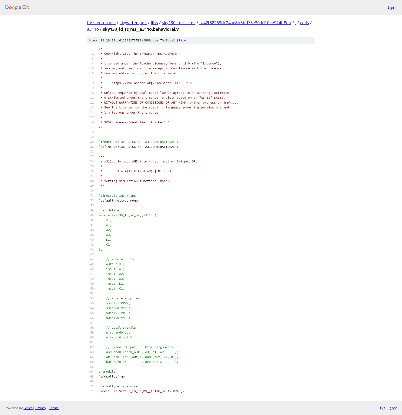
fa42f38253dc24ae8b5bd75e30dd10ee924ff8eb (245, 22)
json (393, 408)
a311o (93, 29)
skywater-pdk (133, 22)
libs (154, 22)
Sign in (392, 7)
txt (382, 408)
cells (304, 22)
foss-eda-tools (101, 22)
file (182, 40)
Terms (54, 408)
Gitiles (28, 408)
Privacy (40, 408)
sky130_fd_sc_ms (178, 22)
